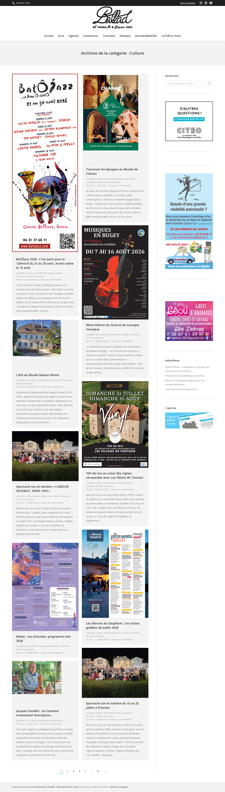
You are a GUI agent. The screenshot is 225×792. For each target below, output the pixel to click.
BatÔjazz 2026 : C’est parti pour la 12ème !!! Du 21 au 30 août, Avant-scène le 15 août (44, 263)
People (41, 720)
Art (27, 380)
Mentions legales (119, 787)
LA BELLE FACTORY (99, 787)
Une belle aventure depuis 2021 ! (181, 389)
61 (98, 771)
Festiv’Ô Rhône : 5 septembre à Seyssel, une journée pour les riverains (187, 368)
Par (19, 279)
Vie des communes (35, 276)
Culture (29, 273)
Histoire (113, 178)
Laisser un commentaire (50, 279)
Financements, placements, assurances (185, 375)
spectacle (127, 713)
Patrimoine (123, 178)
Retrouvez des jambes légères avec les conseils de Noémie (185, 382)
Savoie (59, 273)
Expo (106, 178)
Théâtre (56, 496)
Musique (51, 273)
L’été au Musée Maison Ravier (37, 375)
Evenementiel (40, 273)
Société (89, 182)
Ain (97, 334)
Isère (59, 380)
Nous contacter (188, 2)
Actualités (20, 273)
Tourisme (20, 276)
